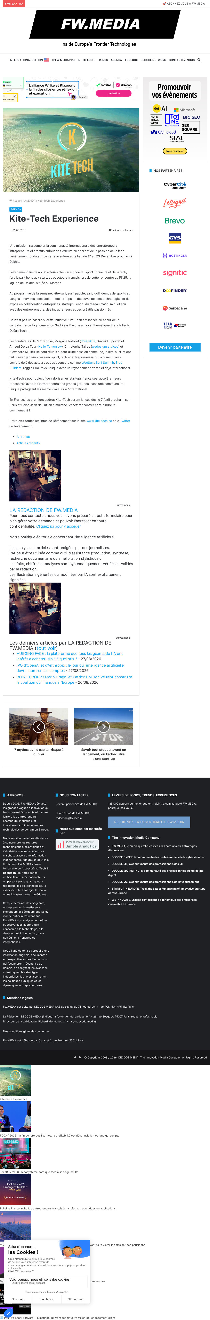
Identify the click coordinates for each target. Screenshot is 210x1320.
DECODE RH (119, 864)
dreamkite (88, 341)
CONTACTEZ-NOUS (182, 60)
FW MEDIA (118, 846)
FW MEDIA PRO (65, 60)
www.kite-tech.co (99, 421)
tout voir (46, 648)
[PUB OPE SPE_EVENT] (175, 159)
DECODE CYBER (122, 857)
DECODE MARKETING (126, 870)
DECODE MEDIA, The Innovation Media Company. (149, 1057)
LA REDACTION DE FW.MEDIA (43, 510)
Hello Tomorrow (50, 346)
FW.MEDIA (27, 803)
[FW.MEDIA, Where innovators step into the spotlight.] (105, 30)
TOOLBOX (131, 60)
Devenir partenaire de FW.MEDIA (76, 804)
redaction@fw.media (69, 818)
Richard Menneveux (51, 1021)
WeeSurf (87, 362)
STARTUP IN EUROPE (125, 888)
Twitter (124, 421)
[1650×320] (71, 89)
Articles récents (28, 443)
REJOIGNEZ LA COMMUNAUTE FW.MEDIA (149, 822)
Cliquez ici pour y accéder (58, 526)
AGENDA (116, 60)
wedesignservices (105, 346)
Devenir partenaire (175, 347)
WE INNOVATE (121, 899)
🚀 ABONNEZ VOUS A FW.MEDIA (184, 3)
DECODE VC (119, 881)
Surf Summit (104, 362)
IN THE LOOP (86, 60)
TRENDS (102, 60)
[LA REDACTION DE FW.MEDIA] (35, 500)
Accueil (17, 200)
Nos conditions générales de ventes (26, 1031)
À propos (23, 437)
